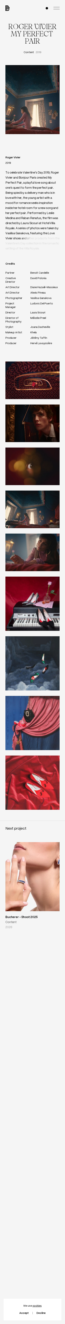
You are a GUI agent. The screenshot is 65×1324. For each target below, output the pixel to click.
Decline (41, 1313)
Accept (24, 1313)
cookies (37, 1306)
